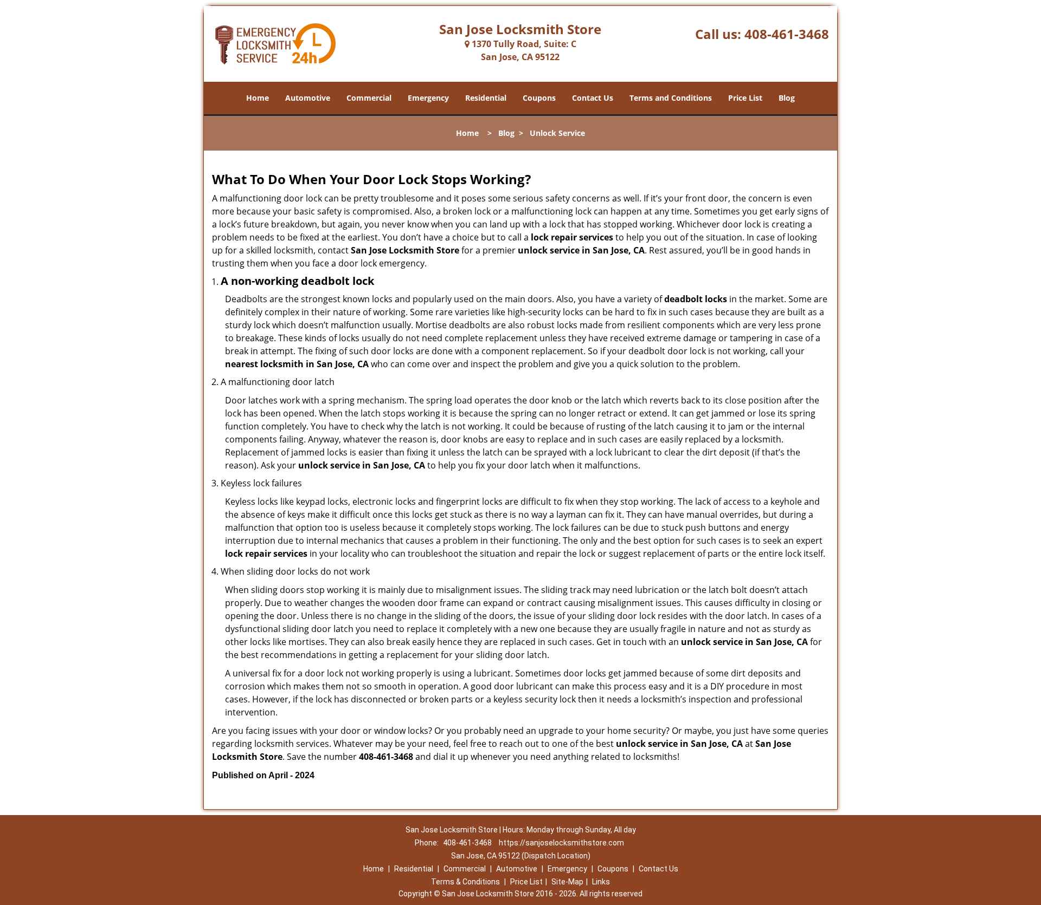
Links (601, 881)
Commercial (368, 98)
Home (257, 98)
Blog (787, 98)
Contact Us (592, 98)
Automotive (307, 98)
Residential (485, 98)
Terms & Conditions (465, 881)
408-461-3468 (786, 34)
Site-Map (567, 881)
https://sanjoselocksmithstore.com (561, 842)
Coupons (539, 98)
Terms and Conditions (670, 98)
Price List (745, 98)
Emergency (428, 98)
